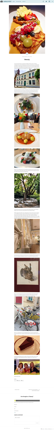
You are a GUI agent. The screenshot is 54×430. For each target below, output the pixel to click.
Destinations (18, 1)
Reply (38, 400)
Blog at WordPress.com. (27, 428)
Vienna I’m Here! (17, 389)
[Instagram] (49, 1)
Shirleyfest (7, 1)
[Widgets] (52, 1)
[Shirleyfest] (1, 1)
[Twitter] (46, 1)
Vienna (31, 56)
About (14, 1)
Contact (24, 1)
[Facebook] (43, 1)
